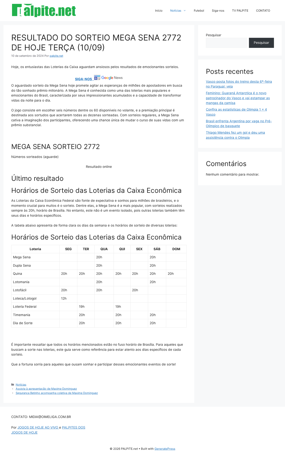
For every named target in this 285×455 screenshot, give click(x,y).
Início (158, 10)
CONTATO (263, 10)
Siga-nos (218, 10)
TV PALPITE (240, 10)
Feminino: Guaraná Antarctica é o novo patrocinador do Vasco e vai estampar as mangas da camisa (238, 98)
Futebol (199, 10)
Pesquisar (213, 35)
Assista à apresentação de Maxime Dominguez (46, 388)
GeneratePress (165, 449)
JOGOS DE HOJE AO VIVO (38, 427)
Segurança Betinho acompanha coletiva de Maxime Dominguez (57, 393)
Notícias (175, 10)
